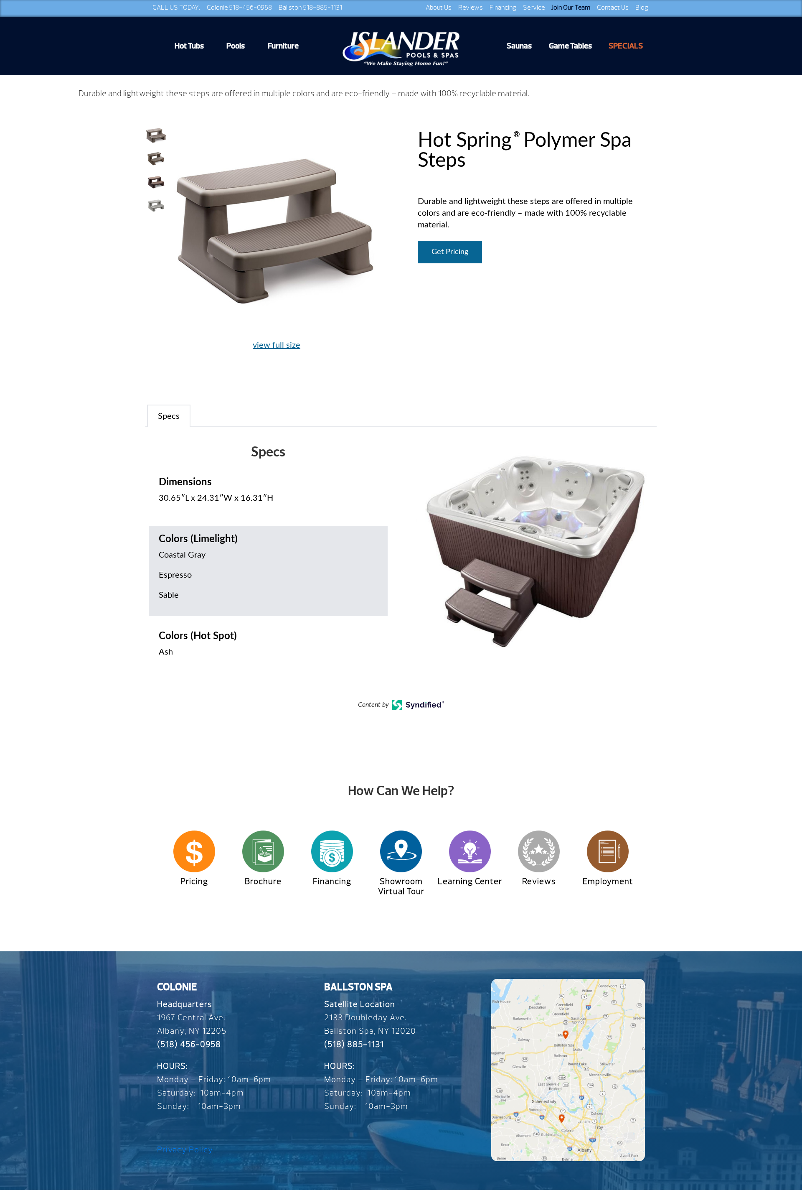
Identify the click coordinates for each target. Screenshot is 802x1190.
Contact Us (613, 7)
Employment (608, 881)
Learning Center (470, 881)
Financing (503, 7)
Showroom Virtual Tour (401, 886)
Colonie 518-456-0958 (239, 7)
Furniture (283, 46)
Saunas (519, 46)
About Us (439, 7)
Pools (235, 46)
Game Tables (570, 46)
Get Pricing (449, 252)
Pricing (194, 881)
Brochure (263, 881)
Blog (641, 7)
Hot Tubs (189, 46)
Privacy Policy (185, 1149)
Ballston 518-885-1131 (310, 7)
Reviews (470, 7)
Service (534, 7)
